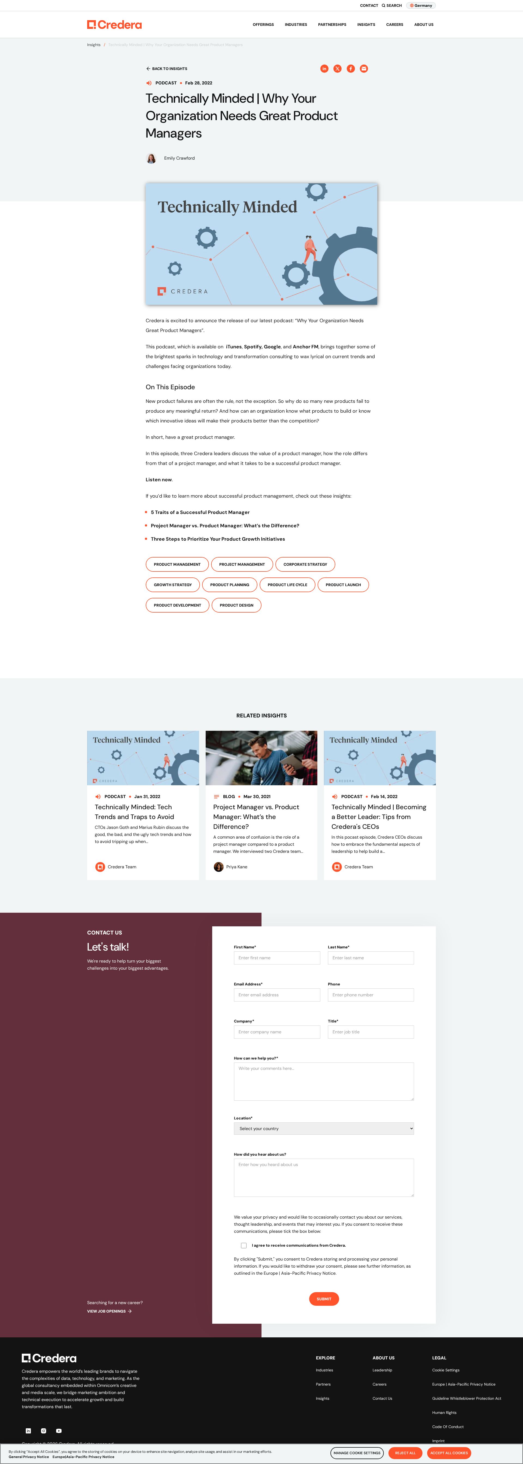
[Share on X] (337, 69)
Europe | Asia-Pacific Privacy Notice (463, 1384)
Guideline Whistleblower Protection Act (466, 1398)
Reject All (405, 1453)
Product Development (177, 605)
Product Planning (229, 584)
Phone (334, 984)
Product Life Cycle (287, 584)
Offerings (263, 24)
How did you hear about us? (260, 1154)
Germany (423, 5)
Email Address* (248, 984)
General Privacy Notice (29, 1457)
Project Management (242, 564)
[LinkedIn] (28, 1430)
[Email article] (364, 69)
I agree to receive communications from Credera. (299, 1245)
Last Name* (338, 947)
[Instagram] (43, 1430)
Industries (296, 24)
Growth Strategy (173, 584)
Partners (323, 1384)
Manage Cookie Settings (357, 1453)
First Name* (245, 947)
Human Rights (444, 1412)
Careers (394, 24)
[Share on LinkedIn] (324, 69)
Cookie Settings (446, 1370)
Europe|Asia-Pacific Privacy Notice (83, 1457)
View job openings (106, 1311)
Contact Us (382, 1398)
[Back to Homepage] (114, 24)
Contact (369, 5)
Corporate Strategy (305, 564)
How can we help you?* (256, 1058)
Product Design (236, 605)
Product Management (177, 564)
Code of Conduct (448, 1426)
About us (424, 24)
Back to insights (169, 68)
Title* (333, 1021)
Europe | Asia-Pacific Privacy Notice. (300, 1273)
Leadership (382, 1370)
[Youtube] (58, 1430)
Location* (243, 1118)
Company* (244, 1021)
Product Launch (343, 584)
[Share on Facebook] (351, 69)
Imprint (438, 1440)
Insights (366, 24)
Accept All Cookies (449, 1453)
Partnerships (332, 24)
